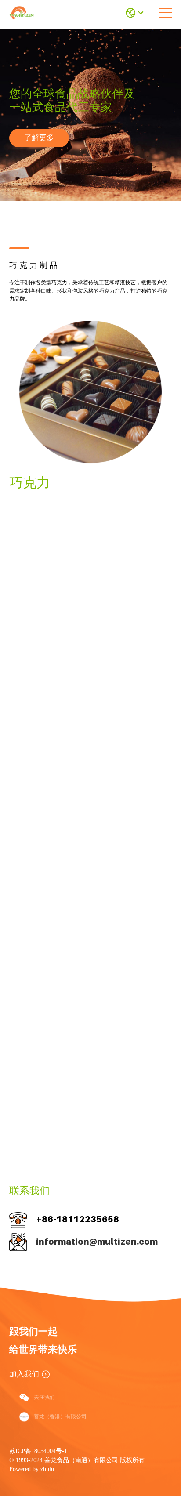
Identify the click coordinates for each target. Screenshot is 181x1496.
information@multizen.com (97, 1241)
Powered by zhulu (31, 1468)
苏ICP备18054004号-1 (38, 1450)
